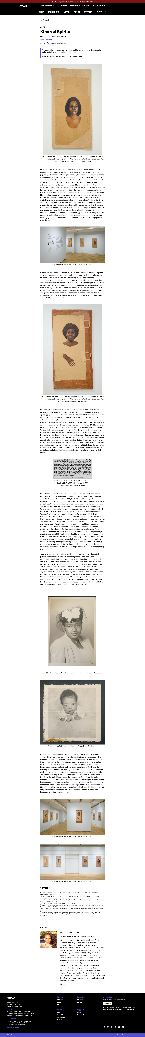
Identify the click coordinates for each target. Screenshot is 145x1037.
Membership (99, 6)
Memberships (81, 1014)
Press (58, 1012)
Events (59, 1002)
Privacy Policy (117, 1034)
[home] (23, 6)
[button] (42, 12)
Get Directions (14, 1027)
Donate (79, 1012)
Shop (99, 12)
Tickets (86, 6)
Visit (58, 1004)
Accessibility (60, 1014)
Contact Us (137, 1034)
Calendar (75, 6)
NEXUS (64, 6)
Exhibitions (60, 999)
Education (80, 999)
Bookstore (80, 1002)
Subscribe (108, 1003)
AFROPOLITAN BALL (48, 6)
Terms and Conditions (127, 1034)
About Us (59, 1019)
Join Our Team (61, 1017)
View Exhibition (46, 40)
